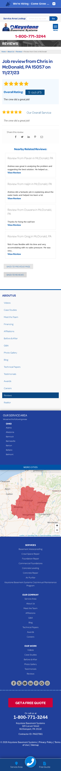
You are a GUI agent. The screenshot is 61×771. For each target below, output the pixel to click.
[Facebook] (13, 683)
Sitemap (35, 745)
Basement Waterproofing (30, 549)
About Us (9, 295)
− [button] (57, 530)
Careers (8, 388)
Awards (7, 381)
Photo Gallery (10, 352)
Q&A (6, 345)
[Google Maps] (41, 683)
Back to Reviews (15, 274)
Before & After (11, 338)
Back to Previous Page (18, 266)
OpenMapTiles (32, 535)
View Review (14, 172)
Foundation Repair (30, 558)
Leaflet (21, 535)
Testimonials (10, 373)
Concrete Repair (30, 572)
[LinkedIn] (30, 683)
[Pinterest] (36, 683)
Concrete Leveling (30, 568)
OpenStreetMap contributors (50, 535)
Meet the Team (11, 316)
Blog (6, 359)
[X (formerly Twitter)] (19, 683)
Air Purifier (30, 577)
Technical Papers (12, 366)
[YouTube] (24, 683)
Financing (8, 324)
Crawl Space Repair (30, 553)
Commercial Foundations (30, 563)
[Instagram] (47, 683)
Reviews (8, 395)
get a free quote (30, 702)
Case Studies (10, 309)
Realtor (7, 402)
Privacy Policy (46, 742)
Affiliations (9, 331)
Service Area (30, 598)
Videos (7, 302)
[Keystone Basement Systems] (20, 27)
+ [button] (57, 525)
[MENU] (55, 26)
